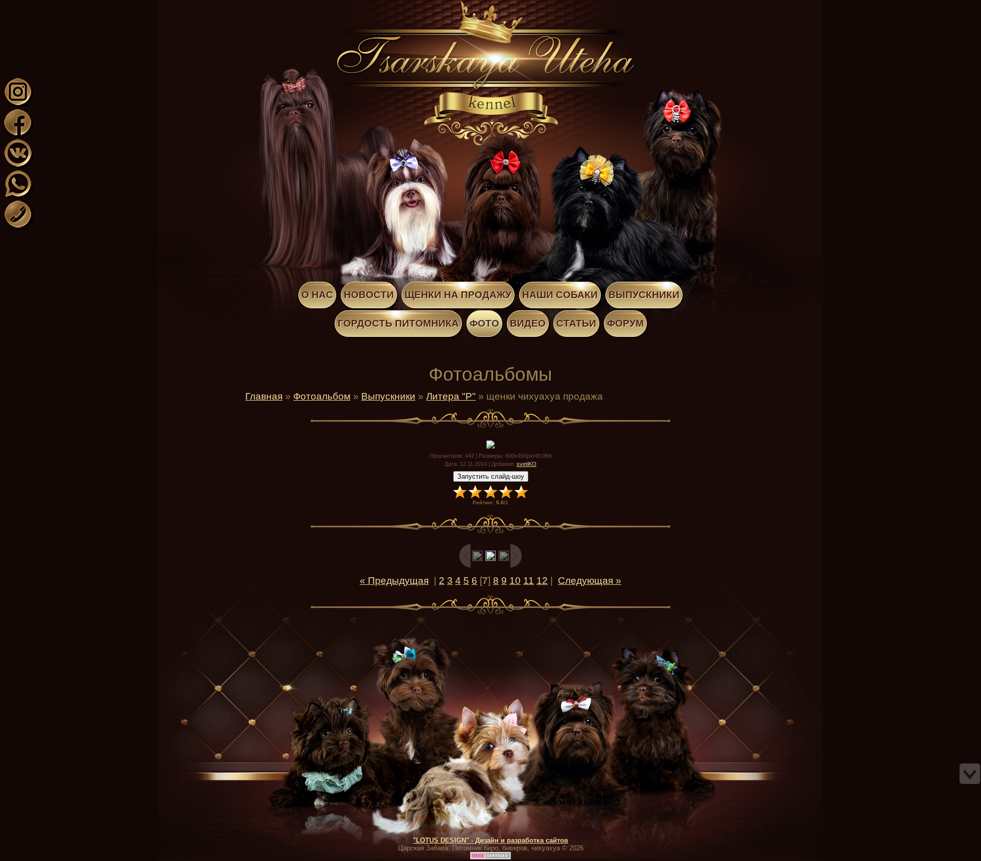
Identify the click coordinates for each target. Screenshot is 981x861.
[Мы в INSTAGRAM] (18, 104)
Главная (60, 7)
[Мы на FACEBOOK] (18, 134)
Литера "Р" (451, 396)
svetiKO (526, 464)
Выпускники (388, 396)
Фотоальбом (322, 396)
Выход (81, 7)
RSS (91, 7)
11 (528, 580)
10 (515, 580)
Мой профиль (70, 7)
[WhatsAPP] (18, 195)
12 (542, 580)
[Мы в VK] (18, 165)
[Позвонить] (18, 226)
